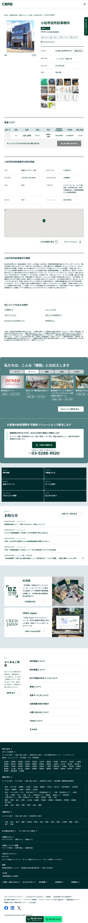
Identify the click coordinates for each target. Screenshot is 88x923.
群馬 (23, 800)
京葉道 (43, 800)
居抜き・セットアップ (9, 757)
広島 (34, 805)
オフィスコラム (7, 839)
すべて (16, 371)
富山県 (70, 764)
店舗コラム (29, 839)
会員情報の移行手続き (39, 703)
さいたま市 (14, 792)
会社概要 (42, 882)
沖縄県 (22, 771)
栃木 (17, 800)
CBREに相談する (45, 445)
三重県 (48, 766)
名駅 (52, 822)
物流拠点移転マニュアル (10, 868)
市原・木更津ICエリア (25, 797)
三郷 (55, 792)
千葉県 (78, 762)
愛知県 (27, 764)
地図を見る (78, 51)
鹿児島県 (14, 771)
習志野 (43, 797)
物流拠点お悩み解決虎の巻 (30, 868)
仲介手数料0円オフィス (52, 755)
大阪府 (13, 766)
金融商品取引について (72, 899)
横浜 (46, 822)
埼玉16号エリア (31, 792)
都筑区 (28, 789)
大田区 (35, 787)
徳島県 (27, 769)
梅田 (58, 822)
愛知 (17, 805)
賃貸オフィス (23, 15)
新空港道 (58, 800)
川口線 (29, 800)
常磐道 (48, 795)
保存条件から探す (36, 755)
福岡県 (48, 769)
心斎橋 (64, 822)
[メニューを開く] (84, 4)
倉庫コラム (19, 839)
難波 (70, 822)
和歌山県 (57, 766)
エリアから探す (7, 755)
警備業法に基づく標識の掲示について (15, 902)
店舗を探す (6, 812)
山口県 (13, 769)
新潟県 (6, 766)
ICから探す (19, 781)
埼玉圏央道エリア (45, 792)
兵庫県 (20, 766)
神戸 (6, 824)
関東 (6, 800)
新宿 (35, 822)
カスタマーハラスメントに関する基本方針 (51, 899)
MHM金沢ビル (50, 321)
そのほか (33, 729)
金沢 (17, 822)
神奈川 (7, 789)
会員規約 (58, 882)
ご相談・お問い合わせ (10, 882)
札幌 (6, 822)
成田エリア (56, 795)
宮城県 (13, 762)
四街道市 (66, 795)
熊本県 (70, 769)
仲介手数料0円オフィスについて (44, 678)
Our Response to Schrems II (34, 897)
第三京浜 (8, 802)
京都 (28, 805)
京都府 (27, 766)
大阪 (11, 805)
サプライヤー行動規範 (30, 899)
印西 (24, 795)
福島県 (48, 762)
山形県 (41, 762)
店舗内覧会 (29, 848)
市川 (18, 795)
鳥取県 (78, 766)
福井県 (77, 764)
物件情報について (37, 669)
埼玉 (6, 792)
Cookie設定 (32, 902)
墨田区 (42, 787)
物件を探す (6, 749)
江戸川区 (13, 787)
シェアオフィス (68, 755)
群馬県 (20, 764)
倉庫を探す (6, 777)
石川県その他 (38, 15)
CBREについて (36, 720)
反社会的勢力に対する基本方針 (62, 897)
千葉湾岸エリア (38, 795)
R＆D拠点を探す (8, 831)
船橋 (37, 797)
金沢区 (35, 789)
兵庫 (23, 805)
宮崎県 (6, 771)
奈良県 (41, 766)
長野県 (48, 764)
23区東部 (75, 787)
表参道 (29, 822)
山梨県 (56, 764)
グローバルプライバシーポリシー (14, 897)
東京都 (56, 762)
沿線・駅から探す (21, 755)
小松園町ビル (8, 310)
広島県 (64, 766)
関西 (6, 805)
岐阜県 (41, 764)
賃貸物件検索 (13, 15)
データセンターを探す (27, 831)
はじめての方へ (28, 882)
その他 (76, 371)
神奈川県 (64, 762)
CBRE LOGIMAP (47, 868)
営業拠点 (74, 882)
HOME (6, 15)
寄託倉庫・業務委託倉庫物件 (64, 781)
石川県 (30, 15)
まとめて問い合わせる (69, 143)
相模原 (14, 789)
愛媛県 (34, 769)
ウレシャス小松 (50, 310)
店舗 (61, 371)
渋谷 (41, 822)
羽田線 (73, 800)
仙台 (11, 822)
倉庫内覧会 (19, 848)
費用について (35, 686)
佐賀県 (56, 769)
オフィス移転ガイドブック (11, 859)
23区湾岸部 (65, 787)
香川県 (20, 769)
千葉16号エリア (10, 797)
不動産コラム (7, 837)
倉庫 (46, 371)
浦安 (49, 797)
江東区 (28, 787)
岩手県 (27, 762)
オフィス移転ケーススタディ (53, 859)
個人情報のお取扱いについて (12, 899)
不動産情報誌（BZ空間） (10, 876)
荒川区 (49, 787)
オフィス (31, 371)
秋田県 (34, 762)
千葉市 (12, 795)
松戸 (55, 797)
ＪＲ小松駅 (59, 59)
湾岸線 (66, 800)
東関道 (50, 800)
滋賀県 (34, 766)
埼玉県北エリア (65, 792)
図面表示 (37, 135)
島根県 (6, 769)
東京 (6, 787)
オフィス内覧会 (7, 848)
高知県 (41, 769)
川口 (22, 792)
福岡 (39, 805)
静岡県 (34, 764)
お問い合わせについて (39, 712)
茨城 (11, 800)
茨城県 (6, 764)
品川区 (56, 787)
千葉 (6, 795)
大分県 (77, 769)
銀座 (23, 822)
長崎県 (63, 769)
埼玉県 (71, 762)
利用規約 (48, 897)
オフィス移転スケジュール (32, 859)
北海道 (6, 762)
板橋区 (21, 787)
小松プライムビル (10, 315)
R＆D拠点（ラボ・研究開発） (30, 757)
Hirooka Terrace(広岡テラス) (14, 321)
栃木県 (13, 764)
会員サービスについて (39, 695)
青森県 (20, 762)
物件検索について (37, 661)
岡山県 (71, 766)
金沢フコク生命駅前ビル (53, 315)
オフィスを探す (7, 752)
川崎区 (21, 789)
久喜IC (75, 792)
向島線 (36, 800)
